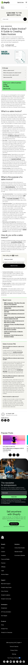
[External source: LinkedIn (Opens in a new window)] (20, 662)
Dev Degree (4, 615)
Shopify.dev (4, 608)
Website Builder (18, 551)
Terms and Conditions (20, 501)
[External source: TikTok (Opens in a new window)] (17, 662)
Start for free (20, 2)
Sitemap (14, 654)
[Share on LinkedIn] (8, 420)
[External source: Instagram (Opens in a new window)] (14, 662)
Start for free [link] (14, 265)
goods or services (18, 352)
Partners (3, 563)
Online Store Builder (20, 547)
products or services (13, 135)
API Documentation (6, 612)
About (2, 547)
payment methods (16, 159)
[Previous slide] (10, 454)
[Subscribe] (25, 19)
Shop (2, 625)
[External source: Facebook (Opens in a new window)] (4, 662)
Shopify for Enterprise (6, 632)
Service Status (4, 574)
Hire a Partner (4, 591)
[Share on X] (5, 420)
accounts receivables (13, 198)
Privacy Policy (6, 503)
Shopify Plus (4, 628)
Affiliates (3, 566)
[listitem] (14, 443)
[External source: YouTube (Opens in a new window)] (11, 662)
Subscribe (14, 496)
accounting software (16, 242)
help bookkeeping (10, 187)
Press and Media (5, 559)
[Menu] (26, 2)
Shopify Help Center (6, 587)
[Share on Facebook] (2, 420)
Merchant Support (5, 583)
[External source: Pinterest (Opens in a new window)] (24, 662)
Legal (2, 570)
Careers (3, 551)
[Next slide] (17, 454)
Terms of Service (14, 646)
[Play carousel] (14, 454)
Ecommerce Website (20, 555)
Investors (3, 555)
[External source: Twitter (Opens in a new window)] (7, 662)
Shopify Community (6, 598)
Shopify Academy (5, 595)
